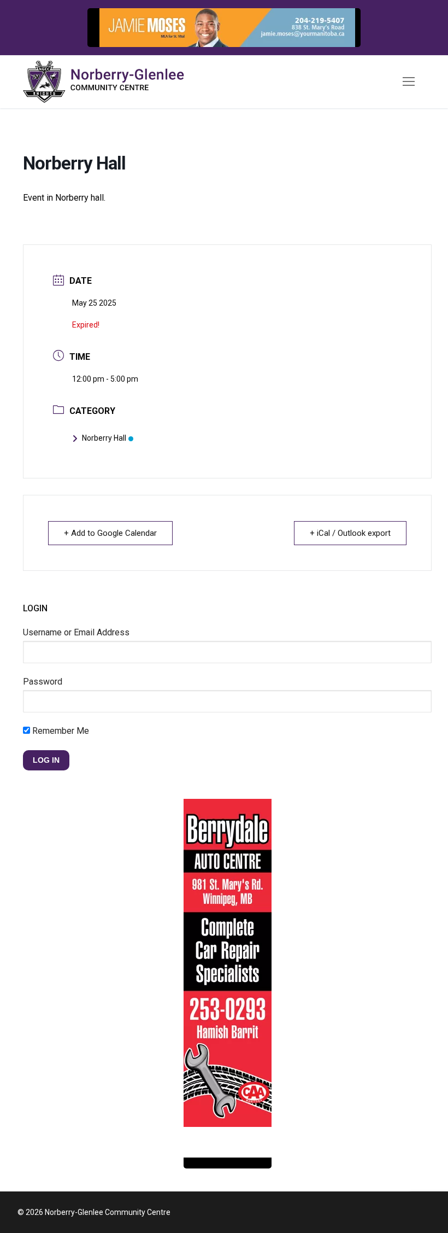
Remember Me (59, 731)
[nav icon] (408, 82)
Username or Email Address (76, 632)
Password (42, 681)
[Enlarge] (341, 27)
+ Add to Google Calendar (110, 533)
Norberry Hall (104, 438)
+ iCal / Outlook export (350, 533)
